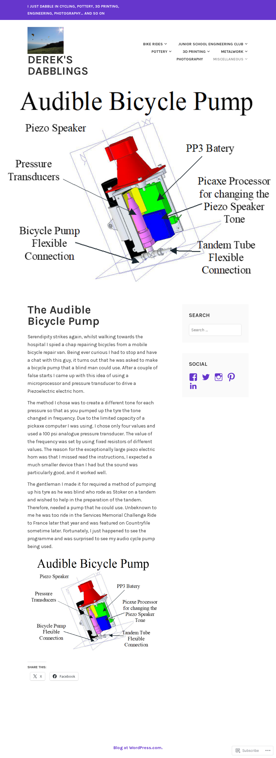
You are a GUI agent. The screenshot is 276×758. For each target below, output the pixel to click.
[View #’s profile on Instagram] (219, 377)
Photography (190, 59)
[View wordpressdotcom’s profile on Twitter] (207, 377)
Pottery (159, 51)
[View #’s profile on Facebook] (194, 377)
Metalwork (232, 51)
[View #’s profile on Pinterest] (232, 377)
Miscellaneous (228, 59)
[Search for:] (215, 329)
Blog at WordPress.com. (138, 747)
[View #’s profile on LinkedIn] (194, 385)
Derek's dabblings (57, 65)
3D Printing (194, 51)
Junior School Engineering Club (210, 44)
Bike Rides (153, 44)
